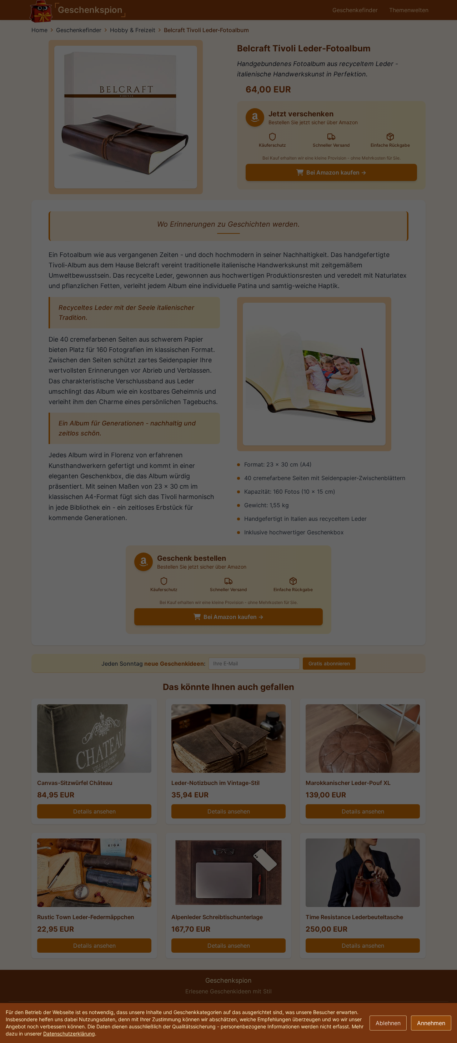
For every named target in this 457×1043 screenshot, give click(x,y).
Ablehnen (388, 1023)
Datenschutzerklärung (69, 1034)
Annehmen (431, 1023)
